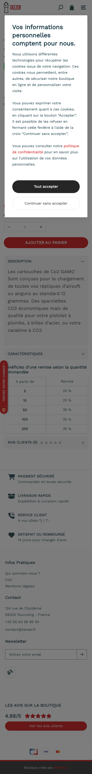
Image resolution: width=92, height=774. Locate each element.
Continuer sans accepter (46, 203)
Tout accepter (46, 187)
